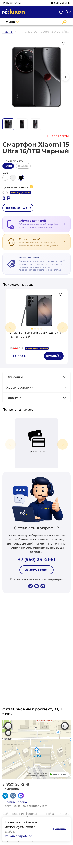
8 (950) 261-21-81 (61, 2)
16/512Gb (23, 165)
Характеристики (19, 387)
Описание (14, 377)
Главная (7, 31)
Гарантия (14, 398)
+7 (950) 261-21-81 (36, 559)
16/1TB (8, 165)
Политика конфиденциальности (25, 805)
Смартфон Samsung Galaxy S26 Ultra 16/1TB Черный (35, 334)
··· (19, 31)
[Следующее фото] (65, 77)
